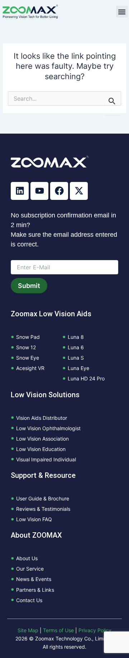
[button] (122, 12)
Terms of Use (58, 630)
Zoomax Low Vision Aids (51, 313)
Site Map (28, 630)
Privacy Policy (94, 630)
